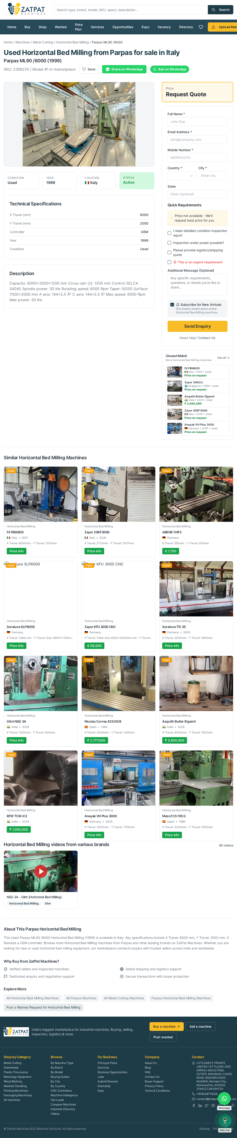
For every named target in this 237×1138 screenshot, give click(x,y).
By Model (57, 1072)
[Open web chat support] (224, 1120)
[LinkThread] (232, 1105)
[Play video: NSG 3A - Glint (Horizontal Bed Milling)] (41, 871)
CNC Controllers (61, 1090)
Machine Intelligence (64, 1095)
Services (97, 27)
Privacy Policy (154, 1086)
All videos (226, 845)
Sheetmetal (11, 1067)
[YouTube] (213, 1105)
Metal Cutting (43, 42)
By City (55, 1081)
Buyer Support (154, 1081)
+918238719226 (207, 1094)
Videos (55, 1113)
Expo (145, 27)
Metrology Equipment (17, 1076)
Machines (23, 42)
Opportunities (122, 27)
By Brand (56, 1067)
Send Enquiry (197, 326)
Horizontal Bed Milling (72, 42)
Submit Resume (108, 1081)
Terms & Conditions (157, 1090)
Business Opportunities (112, 1072)
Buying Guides (60, 1076)
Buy (27, 27)
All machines (12, 1100)
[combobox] (182, 175)
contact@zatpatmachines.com (216, 1099)
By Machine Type (62, 1063)
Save (91, 69)
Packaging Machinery (18, 1095)
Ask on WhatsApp (172, 69)
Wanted (61, 27)
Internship (104, 1086)
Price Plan (79, 27)
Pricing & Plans (107, 1063)
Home (11, 27)
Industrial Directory (63, 1109)
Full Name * (176, 114)
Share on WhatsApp (127, 69)
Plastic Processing (16, 1072)
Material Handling (15, 1086)
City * (202, 168)
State (172, 186)
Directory (186, 27)
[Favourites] (201, 27)
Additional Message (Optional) (191, 270)
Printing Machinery (16, 1090)
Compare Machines (63, 1104)
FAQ (147, 1072)
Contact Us (206, 338)
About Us (151, 1063)
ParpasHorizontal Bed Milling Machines (181, 998)
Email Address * (180, 132)
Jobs (101, 1076)
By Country (58, 1086)
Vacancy (164, 27)
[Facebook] (194, 1105)
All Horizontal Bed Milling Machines (32, 998)
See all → (223, 357)
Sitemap (204, 1128)
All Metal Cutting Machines (124, 998)
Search (224, 10)
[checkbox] (169, 233)
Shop (43, 27)
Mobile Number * (180, 150)
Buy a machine (164, 1026)
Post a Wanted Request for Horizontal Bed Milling (43, 1007)
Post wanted (163, 1037)
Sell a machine (200, 1026)
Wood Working (13, 1081)
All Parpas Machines (81, 998)
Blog (148, 1067)
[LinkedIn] (200, 1105)
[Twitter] (207, 1105)
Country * (175, 168)
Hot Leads (57, 1100)
